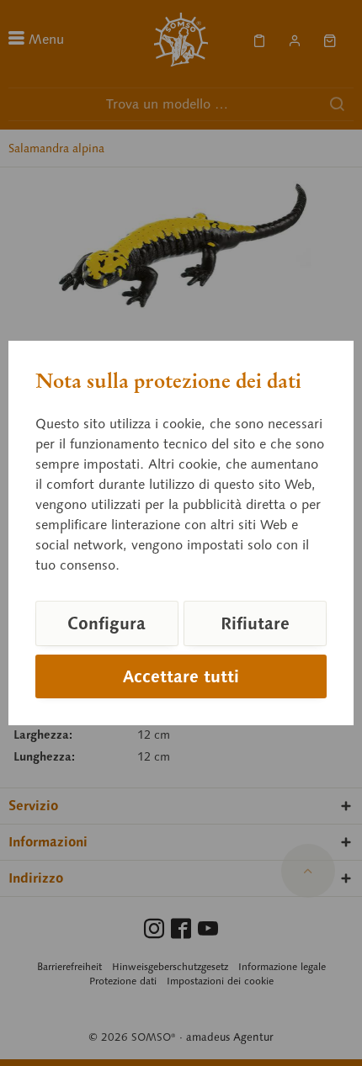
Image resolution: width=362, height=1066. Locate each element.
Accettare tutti (181, 676)
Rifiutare (255, 623)
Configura (106, 623)
